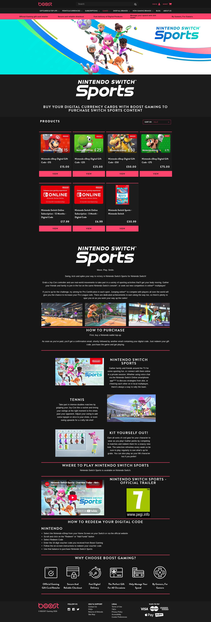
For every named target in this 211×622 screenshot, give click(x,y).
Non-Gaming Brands (142, 11)
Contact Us (92, 607)
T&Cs (114, 609)
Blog (158, 11)
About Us (167, 11)
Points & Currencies (71, 11)
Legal (114, 604)
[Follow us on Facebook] (73, 609)
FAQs (90, 609)
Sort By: (148, 122)
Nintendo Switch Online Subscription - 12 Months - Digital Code (53, 213)
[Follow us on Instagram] (69, 609)
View (55, 173)
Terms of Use (117, 607)
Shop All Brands (120, 11)
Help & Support (95, 604)
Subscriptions (91, 11)
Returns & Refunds (95, 612)
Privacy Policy (117, 612)
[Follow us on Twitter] (78, 609)
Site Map (91, 614)
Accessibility (116, 614)
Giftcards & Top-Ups (49, 11)
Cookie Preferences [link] (119, 617)
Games (106, 11)
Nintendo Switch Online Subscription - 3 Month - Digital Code (86, 213)
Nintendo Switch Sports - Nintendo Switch (120, 211)
